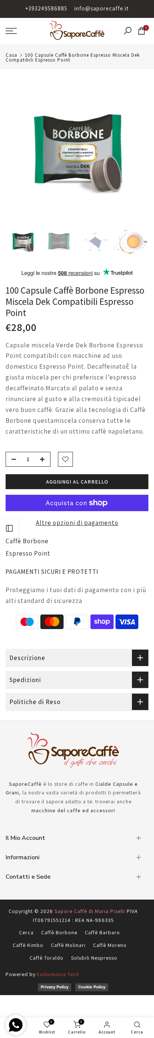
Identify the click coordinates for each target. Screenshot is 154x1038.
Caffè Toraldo (47, 957)
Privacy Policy (54, 986)
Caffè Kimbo (28, 945)
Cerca (26, 932)
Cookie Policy (91, 986)
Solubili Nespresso (94, 957)
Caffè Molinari (68, 945)
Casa (11, 55)
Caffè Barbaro (102, 932)
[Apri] (9, 528)
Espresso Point (28, 553)
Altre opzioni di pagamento (77, 523)
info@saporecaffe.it (101, 8)
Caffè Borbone (27, 541)
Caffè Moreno (110, 945)
